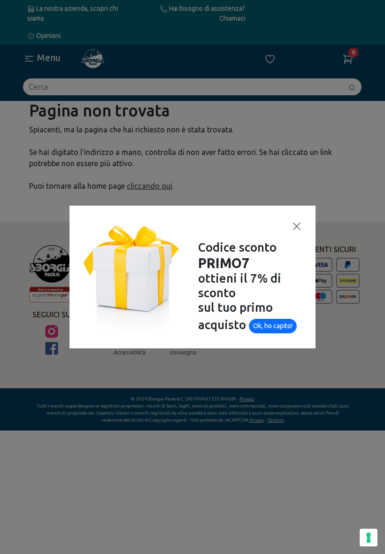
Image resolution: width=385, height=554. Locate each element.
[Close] (296, 226)
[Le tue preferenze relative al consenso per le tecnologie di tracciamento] (368, 537)
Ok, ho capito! (273, 326)
